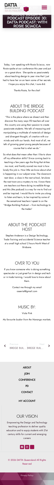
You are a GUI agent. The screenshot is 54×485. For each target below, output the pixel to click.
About (27, 367)
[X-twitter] (32, 447)
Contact (27, 392)
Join (27, 374)
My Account (27, 401)
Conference (27, 380)
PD (27, 386)
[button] (44, 7)
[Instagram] (27, 447)
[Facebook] (22, 447)
